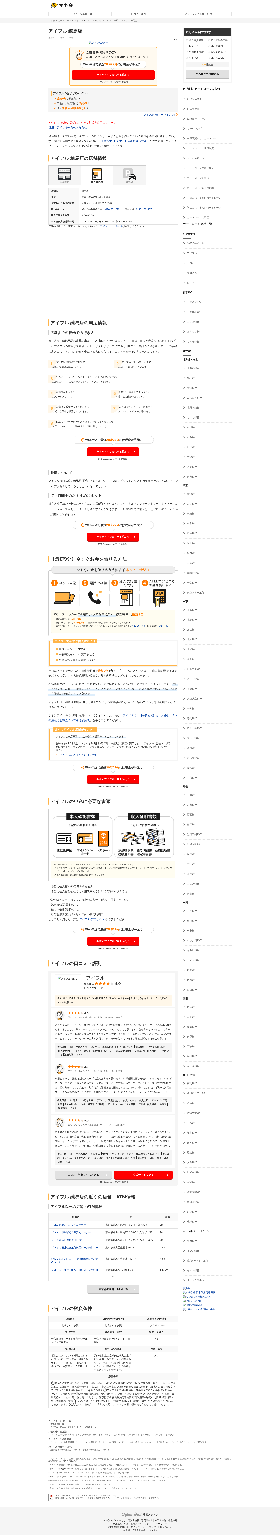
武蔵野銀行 (193, 572)
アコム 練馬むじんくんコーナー (68, 1224)
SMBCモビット (195, 243)
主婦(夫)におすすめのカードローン (65, 1450)
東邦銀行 (192, 476)
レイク (190, 282)
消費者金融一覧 (57, 1424)
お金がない (171, 1434)
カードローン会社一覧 (80, 14)
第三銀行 (192, 824)
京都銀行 (192, 804)
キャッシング (194, 128)
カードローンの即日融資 (200, 148)
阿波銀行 (192, 1046)
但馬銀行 (192, 854)
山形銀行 (192, 447)
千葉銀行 (192, 582)
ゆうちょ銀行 (194, 331)
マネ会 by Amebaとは (114, 1520)
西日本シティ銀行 (197, 1093)
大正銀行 (192, 863)
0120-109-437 (144, 209)
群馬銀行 (192, 533)
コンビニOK (217, 57)
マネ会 (51, 20)
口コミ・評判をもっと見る (83, 1174)
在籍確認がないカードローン (203, 138)
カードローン (64, 20)
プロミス (192, 272)
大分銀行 (192, 1162)
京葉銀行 (192, 562)
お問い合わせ (165, 1526)
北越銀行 (192, 619)
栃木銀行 (192, 553)
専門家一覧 (147, 1520)
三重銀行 (192, 794)
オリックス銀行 (195, 1280)
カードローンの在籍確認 (200, 187)
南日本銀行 (193, 1201)
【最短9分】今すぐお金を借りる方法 (124, 141)
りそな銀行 (193, 341)
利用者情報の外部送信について (124, 1526)
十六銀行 (192, 708)
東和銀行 (192, 523)
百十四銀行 (193, 1066)
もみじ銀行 (193, 950)
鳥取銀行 (192, 930)
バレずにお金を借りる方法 (62, 1434)
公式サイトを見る (143, 1174)
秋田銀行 (192, 427)
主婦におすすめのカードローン (204, 197)
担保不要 (194, 46)
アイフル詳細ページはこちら (159, 114)
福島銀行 (192, 466)
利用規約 (117, 1523)
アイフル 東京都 (93, 20)
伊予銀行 (192, 1036)
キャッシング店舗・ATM (198, 14)
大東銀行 (192, 456)
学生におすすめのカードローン (204, 207)
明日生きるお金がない (102, 1434)
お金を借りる (194, 98)
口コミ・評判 (138, 14)
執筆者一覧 (160, 1520)
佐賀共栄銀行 (194, 1112)
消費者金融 (193, 108)
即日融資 (160, 1442)
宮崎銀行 (192, 1182)
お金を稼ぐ (159, 1434)
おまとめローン (195, 158)
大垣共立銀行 (194, 698)
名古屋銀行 (193, 757)
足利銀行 (192, 543)
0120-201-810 (112, 209)
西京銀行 (192, 979)
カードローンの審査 (198, 217)
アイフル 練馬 (111, 20)
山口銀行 (192, 989)
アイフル (78, 20)
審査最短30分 (218, 51)
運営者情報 (133, 1520)
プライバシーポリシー (155, 1523)
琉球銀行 (192, 1221)
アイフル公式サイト (92, 919)
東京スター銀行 (195, 592)
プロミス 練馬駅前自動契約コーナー (71, 1232)
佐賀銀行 (192, 1103)
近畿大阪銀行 (194, 844)
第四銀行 (192, 609)
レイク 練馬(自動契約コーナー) (68, 1239)
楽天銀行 (192, 1240)
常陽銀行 (192, 503)
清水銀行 (192, 748)
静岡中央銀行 (194, 728)
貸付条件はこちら (70, 1461)
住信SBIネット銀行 (197, 1260)
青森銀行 (192, 387)
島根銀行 (192, 920)
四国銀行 (192, 1006)
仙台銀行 (192, 437)
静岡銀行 (192, 718)
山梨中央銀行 (194, 669)
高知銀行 (192, 1016)
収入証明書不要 (219, 40)
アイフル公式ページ (111, 226)
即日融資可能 (196, 40)
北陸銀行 (192, 649)
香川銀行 (192, 1056)
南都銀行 (192, 893)
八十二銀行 (193, 678)
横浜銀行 (192, 493)
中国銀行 (192, 910)
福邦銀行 (192, 873)
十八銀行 (192, 1122)
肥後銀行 (192, 1152)
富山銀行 (192, 629)
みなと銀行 (193, 883)
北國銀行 (192, 639)
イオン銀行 (193, 1270)
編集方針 (172, 1520)
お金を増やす (120, 1434)
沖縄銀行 (192, 1211)
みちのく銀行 (194, 397)
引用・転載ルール (133, 1523)
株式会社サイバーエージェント (111, 1498)
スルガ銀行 (193, 738)
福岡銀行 (192, 1083)
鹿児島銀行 (193, 1172)
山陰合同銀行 (194, 940)
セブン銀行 (193, 1250)
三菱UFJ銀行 (194, 301)
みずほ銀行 (193, 321)
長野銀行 (192, 688)
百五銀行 (192, 814)
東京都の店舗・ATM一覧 (113, 1289)
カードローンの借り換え (200, 168)
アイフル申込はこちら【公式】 (78, 755)
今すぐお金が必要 (83, 1434)
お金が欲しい (147, 1434)
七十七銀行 (193, 417)
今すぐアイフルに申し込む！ (113, 74)
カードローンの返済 (198, 177)
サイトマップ (149, 1526)
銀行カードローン (197, 118)
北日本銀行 (193, 407)
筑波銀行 (192, 513)
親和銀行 (192, 1132)
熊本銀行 (192, 1142)
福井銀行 (192, 659)
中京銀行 (192, 777)
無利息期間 (217, 46)
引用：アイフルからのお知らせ (67, 127)
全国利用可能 (196, 51)
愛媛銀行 (192, 1026)
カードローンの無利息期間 (62, 1442)
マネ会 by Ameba (65, 1469)
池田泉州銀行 (194, 834)
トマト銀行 (193, 960)
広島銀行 (192, 970)
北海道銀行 (193, 368)
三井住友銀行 (194, 311)
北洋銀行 (192, 377)
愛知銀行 (192, 767)
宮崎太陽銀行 (194, 1192)
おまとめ (194, 57)
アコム (190, 263)
